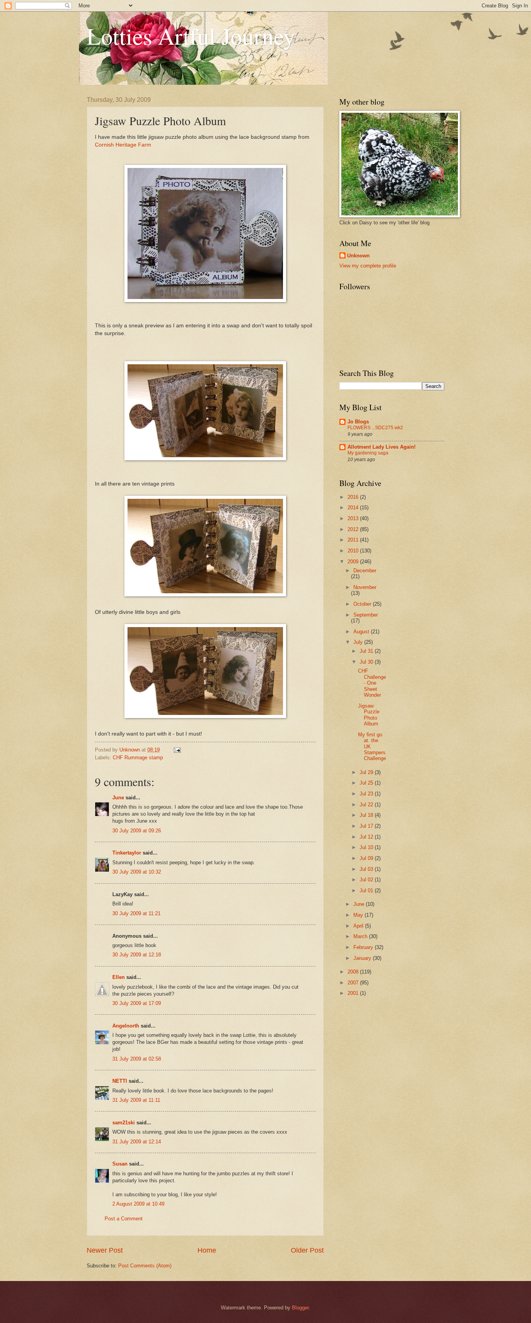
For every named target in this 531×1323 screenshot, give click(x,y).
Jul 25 (367, 783)
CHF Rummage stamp (138, 757)
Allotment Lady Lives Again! (382, 447)
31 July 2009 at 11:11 (136, 1100)
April (359, 926)
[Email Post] (176, 750)
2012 (354, 529)
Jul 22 (367, 804)
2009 (354, 562)
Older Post (307, 1250)
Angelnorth (125, 1026)
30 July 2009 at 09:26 (136, 831)
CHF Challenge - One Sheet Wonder (372, 683)
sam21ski (123, 1123)
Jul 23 (367, 794)
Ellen (118, 977)
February (364, 947)
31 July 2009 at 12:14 (136, 1142)
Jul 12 (367, 837)
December (364, 570)
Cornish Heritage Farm (123, 145)
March (361, 936)
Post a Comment (124, 1219)
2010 (354, 551)
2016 (354, 497)
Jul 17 (367, 826)
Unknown (358, 256)
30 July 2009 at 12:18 (136, 955)
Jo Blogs (358, 422)
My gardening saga (368, 453)
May (359, 915)
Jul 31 (367, 651)
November (364, 587)
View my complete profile (367, 266)
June (118, 797)
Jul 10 (367, 847)
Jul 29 (367, 772)
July (358, 642)
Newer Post (105, 1250)
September (365, 615)
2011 (354, 540)
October (363, 604)
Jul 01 (367, 890)
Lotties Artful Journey (191, 35)
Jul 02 (367, 880)
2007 (354, 983)
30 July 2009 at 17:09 (136, 1003)
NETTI (119, 1081)
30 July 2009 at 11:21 (136, 913)
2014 (354, 507)
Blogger (300, 1308)
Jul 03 (367, 869)
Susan (120, 1164)
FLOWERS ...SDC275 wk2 (375, 427)
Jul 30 (367, 662)
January (363, 958)
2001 (354, 993)
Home (206, 1250)
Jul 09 (367, 858)
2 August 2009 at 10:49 (138, 1204)
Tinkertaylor (126, 853)
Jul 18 (367, 815)
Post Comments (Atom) (144, 1266)
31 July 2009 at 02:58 (136, 1059)
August (362, 631)
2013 (354, 518)
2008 (354, 972)
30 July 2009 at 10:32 (136, 872)
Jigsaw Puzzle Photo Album (368, 715)
